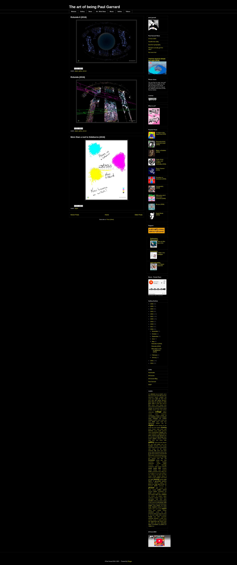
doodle (149, 427)
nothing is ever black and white (158, 474)
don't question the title (161, 425)
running (155, 500)
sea (156, 502)
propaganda (161, 491)
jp (148, 453)
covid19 (155, 420)
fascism (162, 435)
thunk (157, 515)
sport (156, 508)
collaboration (151, 412)
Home (107, 215)
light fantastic (152, 458)
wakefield (164, 519)
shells (154, 505)
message (164, 465)
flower (165, 437)
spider (153, 508)
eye (158, 435)
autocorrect (150, 397)
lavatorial (157, 455)
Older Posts (138, 215)
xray (159, 524)
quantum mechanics (161, 493)
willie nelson (157, 522)
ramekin (153, 496)
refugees (160, 496)
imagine (164, 449)
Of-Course (151, 375)
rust (158, 500)
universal (150, 518)
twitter (158, 516)
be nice (161, 398)
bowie (153, 406)
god (149, 444)
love (165, 460)
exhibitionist (154, 435)
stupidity (159, 510)
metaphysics (151, 466)
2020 (152, 319)
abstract (153, 394)
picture (84, 71)
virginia (160, 519)
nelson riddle (161, 471)
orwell (162, 477)
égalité (159, 430)
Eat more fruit (152, 52)
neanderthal (155, 471)
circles (150, 409)
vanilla (161, 518)
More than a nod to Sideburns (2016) (88, 137)
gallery (80, 71)
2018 (152, 324)
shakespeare (163, 504)
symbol (157, 512)
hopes (149, 447)
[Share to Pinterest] (82, 68)
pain (149, 479)
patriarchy (150, 482)
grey (162, 444)
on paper (154, 477)
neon (165, 471)
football (149, 438)
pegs (156, 484)
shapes (150, 505)
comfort (156, 413)
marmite (158, 463)
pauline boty (163, 482)
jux (150, 453)
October (154, 334)
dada (153, 421)
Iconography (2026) (159, 187)
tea (162, 512)
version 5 (155, 519)
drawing (163, 427)
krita (149, 455)
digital (76, 71)
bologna (161, 405)
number (150, 476)
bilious (153, 400)
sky (162, 505)
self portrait (160, 502)
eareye (155, 430)
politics (159, 490)
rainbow (164, 494)
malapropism (151, 463)
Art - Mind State (101, 11)
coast (161, 409)
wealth (165, 521)
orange (158, 477)
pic (165, 485)
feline (154, 437)
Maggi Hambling (161, 461)
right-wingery (151, 499)
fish (156, 437)
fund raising (159, 440)
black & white (162, 402)
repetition (156, 497)
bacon (153, 398)
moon (159, 470)
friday (149, 440)
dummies (150, 430)
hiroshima (156, 445)
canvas (150, 408)
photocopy (161, 485)
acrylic (161, 394)
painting (156, 479)
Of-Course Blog (152, 378)
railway (159, 494)
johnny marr (163, 452)
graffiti (155, 444)
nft (148, 473)
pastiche (164, 481)
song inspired (152, 507)
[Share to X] (78, 68)
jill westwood (157, 452)
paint (152, 479)
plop (165, 488)
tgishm (155, 513)
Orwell (165, 477)
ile (160, 449)
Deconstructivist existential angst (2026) (160, 143)
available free (163, 397)
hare (165, 444)
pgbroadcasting (155, 262)
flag (158, 437)
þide (150, 526)
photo (155, 485)
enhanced (164, 430)
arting (163, 395)
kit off (164, 453)
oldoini (149, 477)
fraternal (159, 438)
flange (161, 437)
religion (164, 496)
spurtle (159, 508)
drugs (158, 429)
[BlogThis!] (77, 68)
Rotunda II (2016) (79, 17)
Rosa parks (163, 499)
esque (149, 433)
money (155, 470)
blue (149, 405)
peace (150, 484)
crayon (159, 420)
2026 (152, 304)
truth (155, 516)
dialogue (158, 423)
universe (156, 518)
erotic (165, 432)
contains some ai (156, 417)
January (154, 357)
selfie (165, 502)
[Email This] (75, 68)
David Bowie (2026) (159, 214)
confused (157, 415)
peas (153, 484)
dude (165, 429)
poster (155, 491)
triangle (150, 516)
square (164, 509)
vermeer (150, 519)
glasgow (164, 442)
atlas (165, 395)
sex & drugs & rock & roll (154, 504)
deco (165, 421)
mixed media (152, 468)
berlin (149, 400)
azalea (149, 398)
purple (150, 493)
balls (157, 398)
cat (153, 408)
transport (164, 515)
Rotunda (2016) (78, 77)
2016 (152, 329)
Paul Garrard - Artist (152, 295)
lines (158, 458)
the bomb (159, 513)
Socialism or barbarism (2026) (161, 178)
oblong (163, 476)
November (155, 331)
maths (164, 463)
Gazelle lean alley (153, 41)
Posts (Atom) (110, 219)
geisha (156, 442)
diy (155, 425)
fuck (153, 440)
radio (156, 494)
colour (164, 412)
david (162, 421)
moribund (164, 470)
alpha (149, 395)
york (165, 524)
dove (155, 427)
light (165, 457)
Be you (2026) (160, 204)
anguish (155, 395)
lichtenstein (159, 456)
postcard (150, 491)
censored (157, 408)
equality (161, 432)
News (90, 11)
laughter (153, 455)
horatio (152, 447)
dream (149, 429)
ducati (161, 429)
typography (163, 516)
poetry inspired (152, 489)
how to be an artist (159, 447)
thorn (153, 515)
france (154, 438)
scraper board (151, 502)
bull (162, 406)
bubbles (159, 406)
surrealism (151, 512)
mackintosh (150, 461)
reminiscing (150, 497)
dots (153, 427)
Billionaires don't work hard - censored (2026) (161, 197)
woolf (153, 524)
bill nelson (158, 400)
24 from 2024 (152, 38)
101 (149, 394)
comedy (150, 413)
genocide (160, 442)
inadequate (150, 450)
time (160, 515)
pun (165, 491)
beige (165, 398)
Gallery (82, 11)
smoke (164, 505)
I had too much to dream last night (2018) (156, 59)
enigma (150, 432)
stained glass (152, 510)
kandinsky (157, 453)
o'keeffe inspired (157, 476)
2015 (152, 360)
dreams (154, 429)
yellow (162, 524)
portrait (164, 490)
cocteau (164, 409)
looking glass (159, 460)
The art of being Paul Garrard (94, 7)
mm (159, 468)
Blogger (130, 561)
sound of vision (162, 507)
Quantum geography (154, 44)
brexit (156, 406)
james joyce (160, 450)
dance (157, 421)
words (156, 524)
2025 (152, 306)
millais (156, 466)
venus (165, 518)
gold (152, 444)
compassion (163, 413)
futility (165, 440)
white (152, 523)
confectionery (151, 415)
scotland (164, 500)
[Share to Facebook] (80, 68)
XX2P (150, 384)
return (165, 497)
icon (158, 449)
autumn (156, 397)
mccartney (150, 465)
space (150, 508)
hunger (153, 449)
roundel (150, 500)
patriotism (156, 482)
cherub (164, 408)
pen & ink (161, 484)
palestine (162, 479)
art (160, 395)
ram (149, 496)
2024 (152, 309)
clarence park (156, 409)
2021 (152, 316)
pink (157, 488)
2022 (152, 314)
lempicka (161, 455)
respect (161, 497)
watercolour (154, 521)
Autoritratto (154, 251)
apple (158, 395)
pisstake (161, 488)
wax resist (160, 521)
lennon (164, 455)
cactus (164, 406)
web (149, 522)
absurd (157, 394)
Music (112, 11)
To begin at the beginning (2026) (161, 133)
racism (153, 494)
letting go (150, 456)
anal (152, 395)
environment (155, 432)
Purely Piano (160, 295)
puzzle (154, 493)
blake (161, 403)
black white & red (153, 403)
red (156, 496)
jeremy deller (151, 452)
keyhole (161, 453)
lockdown (151, 460)
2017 (152, 326)
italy (155, 450)
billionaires (164, 400)
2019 (152, 321)
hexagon (150, 446)
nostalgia (152, 473)
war (149, 521)
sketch (158, 505)
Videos (128, 11)
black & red (155, 402)
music (150, 471)
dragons (159, 427)
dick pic (164, 423)
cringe (162, 420)
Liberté (154, 456)
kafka (153, 453)
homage (164, 445)
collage (158, 412)
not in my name (158, 473)
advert (165, 394)
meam (157, 465)
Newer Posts (75, 215)
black (149, 402)
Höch (160, 445)
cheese (161, 408)
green (158, 444)
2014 (152, 363)
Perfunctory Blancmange (154, 239)
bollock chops (155, 405)
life (163, 457)
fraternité (164, 438)
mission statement (162, 466)
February (155, 355)
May (153, 341)
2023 (152, 311)
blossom (164, 403)
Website (73, 11)
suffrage (164, 510)
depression (151, 423)
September (155, 336)
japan (165, 450)
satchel (160, 500)
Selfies (120, 11)
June (153, 339)
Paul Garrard (152, 381)
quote (149, 494)
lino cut (163, 458)
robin (157, 499)
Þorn (153, 526)
